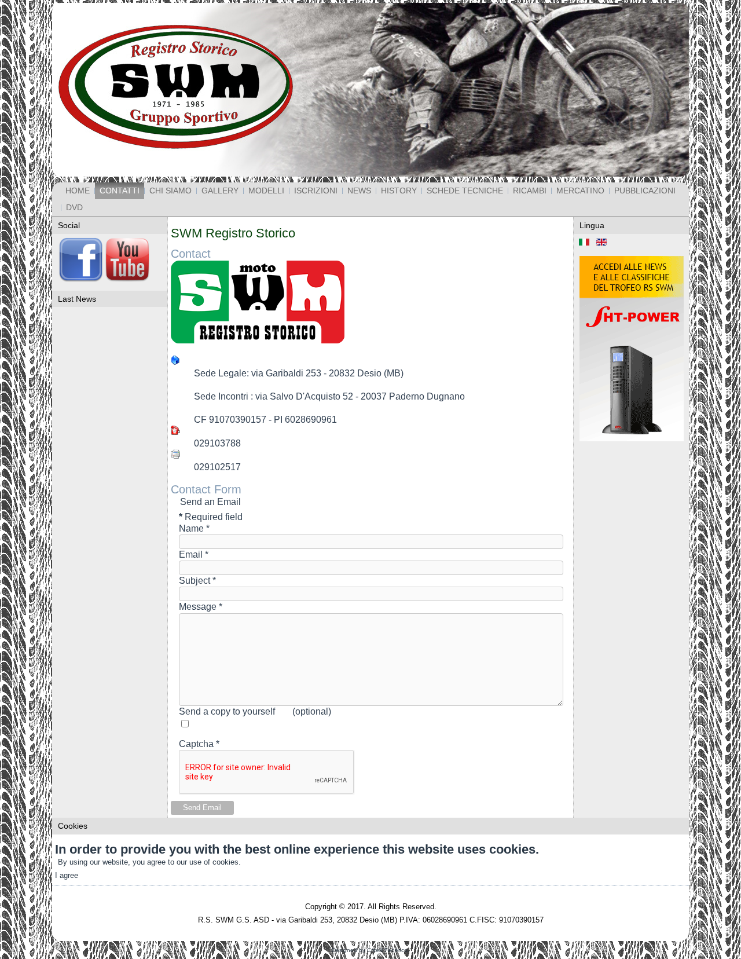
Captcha (199, 744)
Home (77, 190)
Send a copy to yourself (227, 711)
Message (200, 607)
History (399, 190)
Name (194, 528)
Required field (211, 517)
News (359, 190)
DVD (74, 207)
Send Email (202, 807)
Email (193, 554)
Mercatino (580, 190)
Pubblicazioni (645, 190)
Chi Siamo (170, 190)
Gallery (220, 190)
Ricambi (529, 190)
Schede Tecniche (465, 190)
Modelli (266, 190)
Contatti (120, 190)
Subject (197, 580)
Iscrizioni (316, 190)
